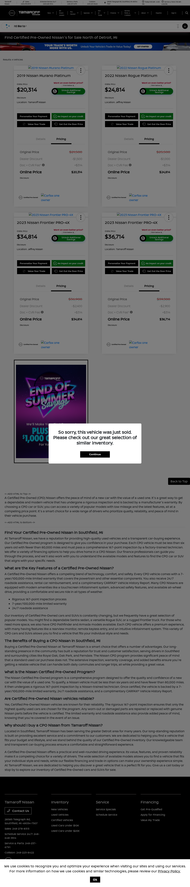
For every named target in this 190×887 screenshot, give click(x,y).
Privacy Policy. (169, 871)
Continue (95, 454)
